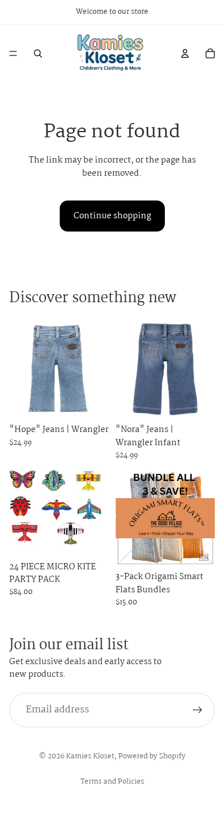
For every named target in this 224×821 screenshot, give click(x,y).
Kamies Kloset (90, 756)
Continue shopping (112, 216)
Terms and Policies (112, 782)
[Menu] (13, 53)
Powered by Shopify (152, 756)
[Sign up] (198, 710)
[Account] (185, 53)
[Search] (38, 53)
